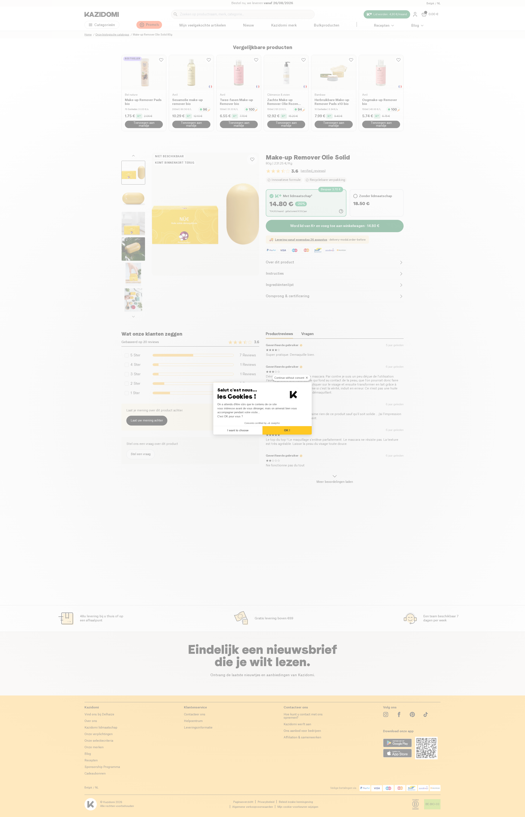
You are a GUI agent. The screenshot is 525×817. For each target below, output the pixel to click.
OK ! (287, 430)
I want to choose (238, 430)
